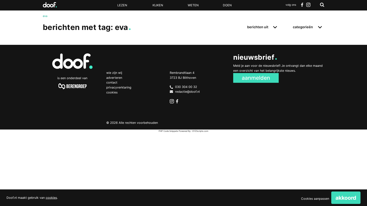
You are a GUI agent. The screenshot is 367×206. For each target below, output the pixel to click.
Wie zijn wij (114, 73)
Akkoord (345, 198)
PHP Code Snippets (168, 131)
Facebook (302, 5)
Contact (111, 82)
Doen (227, 5)
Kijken (158, 5)
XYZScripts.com (200, 131)
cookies (51, 198)
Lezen (122, 5)
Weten (193, 5)
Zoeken (322, 5)
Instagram (308, 5)
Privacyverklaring (118, 87)
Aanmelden (256, 78)
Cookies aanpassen (315, 198)
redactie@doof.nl (187, 91)
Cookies (112, 92)
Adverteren (114, 78)
